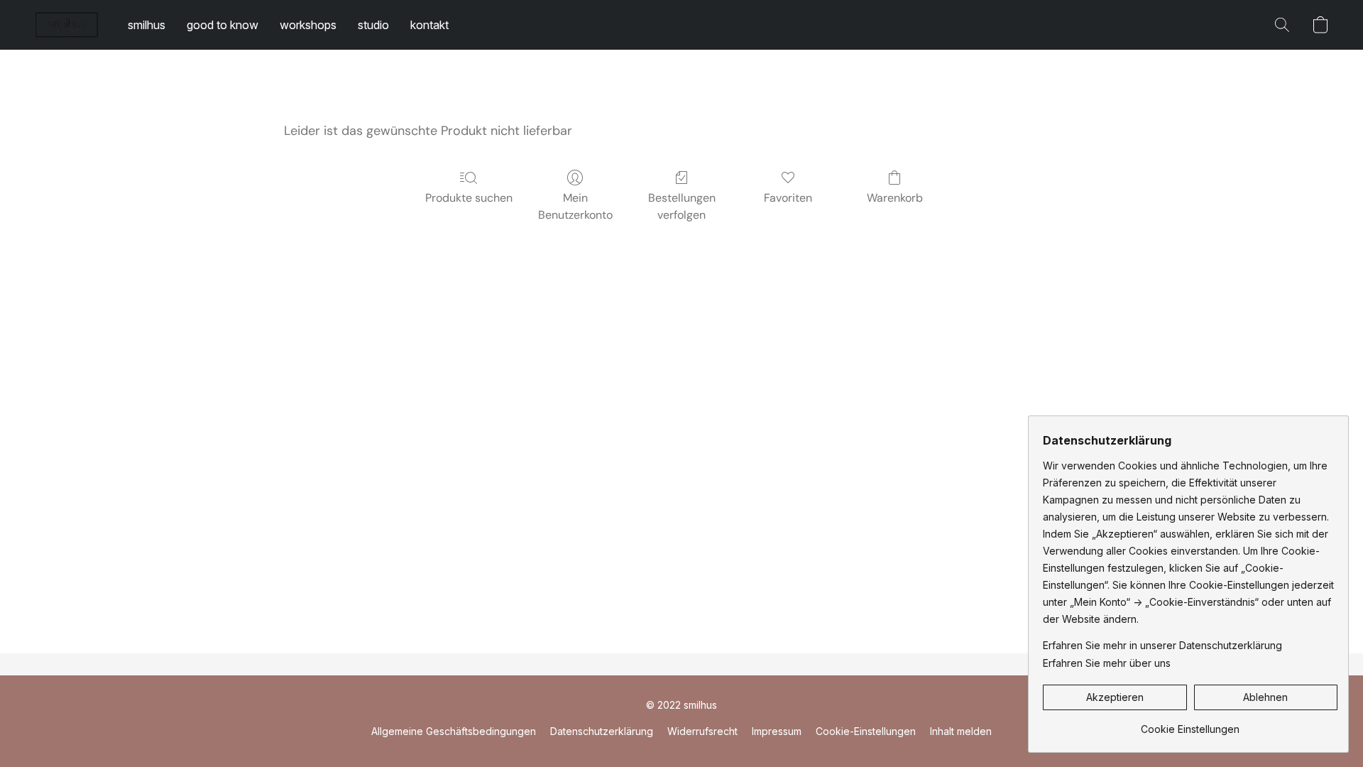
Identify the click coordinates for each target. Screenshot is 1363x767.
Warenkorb (895, 197)
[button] (66, 25)
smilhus (146, 25)
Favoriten (788, 197)
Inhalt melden (961, 731)
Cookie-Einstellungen (866, 731)
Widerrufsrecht (702, 731)
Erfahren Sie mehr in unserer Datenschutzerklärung (1162, 645)
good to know (222, 25)
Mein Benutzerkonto (575, 206)
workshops (308, 25)
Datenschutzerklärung (601, 731)
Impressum (776, 731)
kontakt (429, 25)
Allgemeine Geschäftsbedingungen (453, 731)
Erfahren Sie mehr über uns (1107, 663)
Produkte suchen (469, 197)
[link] (1190, 724)
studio (373, 25)
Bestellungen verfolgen (682, 206)
